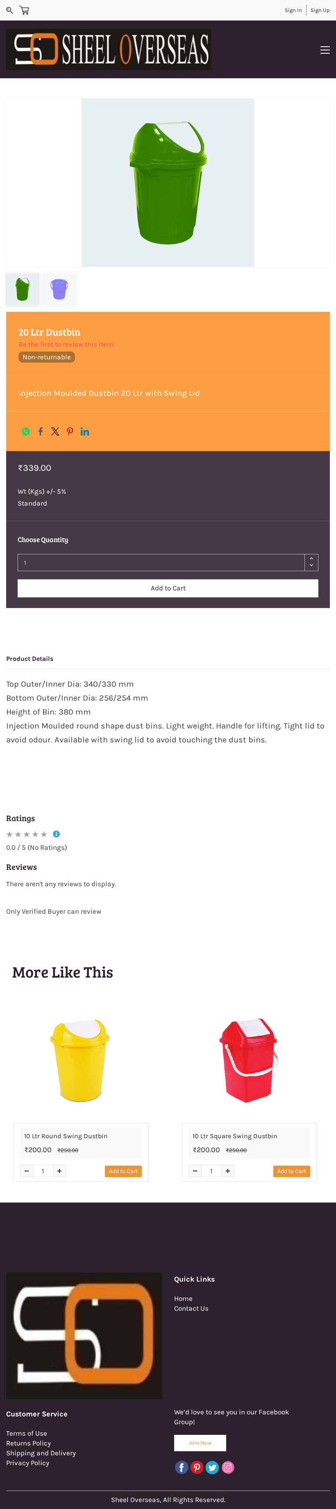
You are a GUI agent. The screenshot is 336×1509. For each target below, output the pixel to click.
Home (183, 1298)
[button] (200, 1443)
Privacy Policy (27, 1463)
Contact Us (191, 1308)
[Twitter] (55, 431)
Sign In (293, 10)
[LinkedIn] (85, 431)
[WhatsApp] (26, 431)
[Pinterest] (70, 431)
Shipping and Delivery (41, 1453)
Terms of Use (26, 1433)
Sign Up (320, 10)
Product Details (29, 659)
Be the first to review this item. (66, 344)
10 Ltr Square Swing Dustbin (235, 1136)
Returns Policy (28, 1443)
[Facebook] (40, 431)
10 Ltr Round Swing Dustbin (66, 1136)
